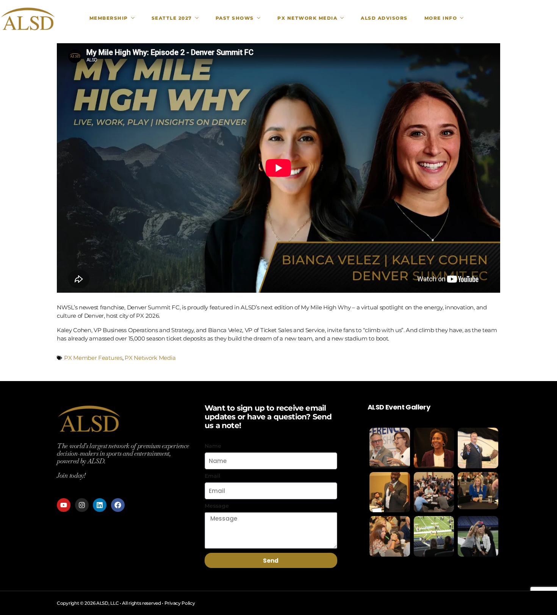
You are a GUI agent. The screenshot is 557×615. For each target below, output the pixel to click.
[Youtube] (63, 505)
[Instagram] (82, 505)
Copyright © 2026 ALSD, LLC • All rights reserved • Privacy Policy (126, 603)
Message (217, 505)
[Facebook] (118, 505)
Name (213, 446)
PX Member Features (93, 357)
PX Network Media (150, 357)
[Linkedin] (99, 505)
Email (212, 476)
